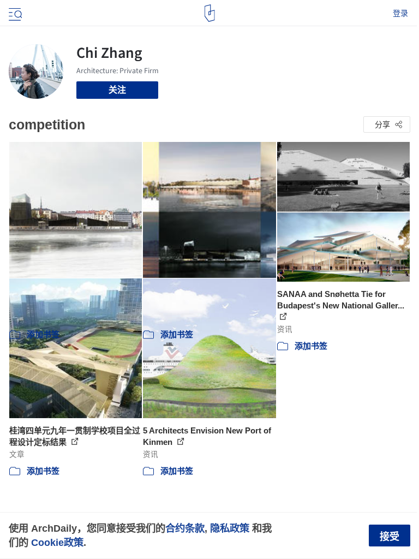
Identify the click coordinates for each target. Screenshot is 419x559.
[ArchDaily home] (210, 13)
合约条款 (185, 528)
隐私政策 (229, 528)
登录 (400, 13)
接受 (389, 536)
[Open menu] (14, 13)
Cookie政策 (57, 542)
